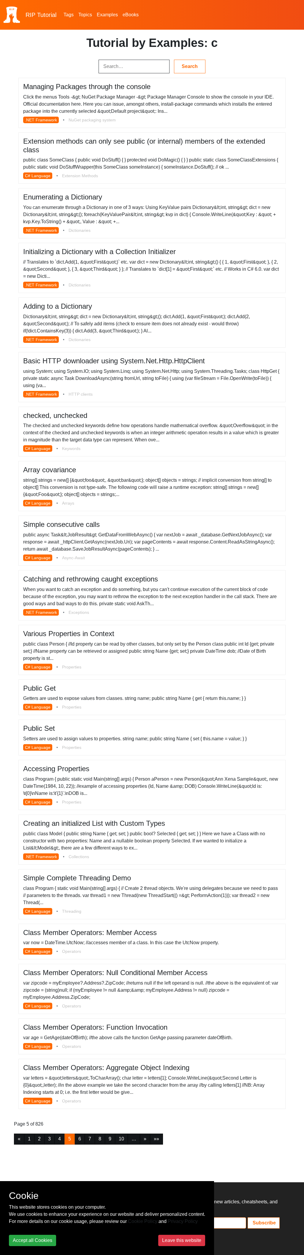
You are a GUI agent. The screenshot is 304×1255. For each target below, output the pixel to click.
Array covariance (49, 470)
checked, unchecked (55, 415)
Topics (85, 14)
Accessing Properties (56, 769)
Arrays (68, 503)
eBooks (131, 14)
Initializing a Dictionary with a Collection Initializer (99, 252)
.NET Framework (41, 120)
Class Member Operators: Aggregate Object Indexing (106, 1068)
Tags (69, 14)
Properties (71, 667)
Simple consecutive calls (61, 524)
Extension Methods (80, 175)
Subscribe (263, 1222)
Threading (71, 911)
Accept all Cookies (32, 1240)
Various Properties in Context (68, 634)
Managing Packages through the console (87, 87)
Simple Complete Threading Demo (77, 878)
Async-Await (73, 557)
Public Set (39, 728)
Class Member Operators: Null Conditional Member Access (115, 973)
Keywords (71, 448)
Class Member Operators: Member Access (90, 932)
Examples (107, 14)
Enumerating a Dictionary (62, 197)
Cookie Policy (142, 1221)
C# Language (37, 175)
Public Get (39, 688)
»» (156, 1138)
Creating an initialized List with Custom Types (94, 823)
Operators (71, 951)
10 (121, 1138)
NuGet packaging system (92, 120)
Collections (79, 856)
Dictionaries (80, 230)
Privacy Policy (183, 1221)
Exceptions (79, 612)
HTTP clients (81, 394)
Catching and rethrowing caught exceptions (90, 579)
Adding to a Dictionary (57, 306)
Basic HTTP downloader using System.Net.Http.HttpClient (114, 361)
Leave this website (181, 1240)
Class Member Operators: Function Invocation (95, 1027)
